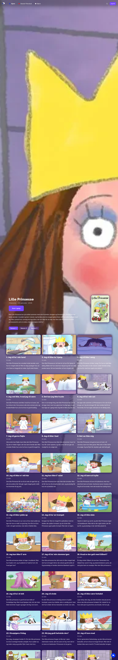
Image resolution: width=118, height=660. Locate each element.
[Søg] (107, 3)
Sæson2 (24, 328)
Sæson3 (34, 328)
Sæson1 (13, 328)
